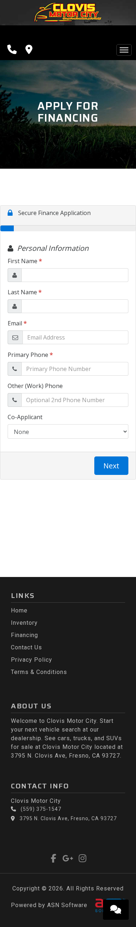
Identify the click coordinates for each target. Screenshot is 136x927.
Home (19, 610)
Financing (24, 635)
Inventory (24, 622)
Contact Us (26, 647)
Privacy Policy (31, 659)
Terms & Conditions (39, 672)
